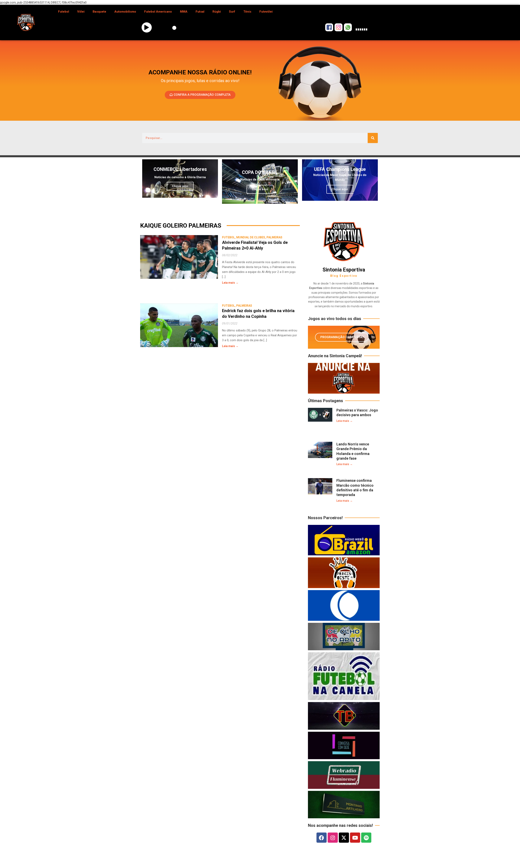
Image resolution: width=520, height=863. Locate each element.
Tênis (247, 11)
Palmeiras (274, 237)
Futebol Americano (158, 11)
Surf (232, 11)
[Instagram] (333, 838)
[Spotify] (366, 838)
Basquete (99, 11)
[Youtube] (355, 838)
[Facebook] (321, 838)
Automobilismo (125, 11)
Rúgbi (216, 11)
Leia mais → (230, 282)
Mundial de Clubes (250, 237)
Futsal (200, 11)
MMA (183, 11)
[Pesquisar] (373, 138)
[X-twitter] (344, 838)
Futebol (63, 11)
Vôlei (80, 11)
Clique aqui (180, 186)
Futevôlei (266, 11)
